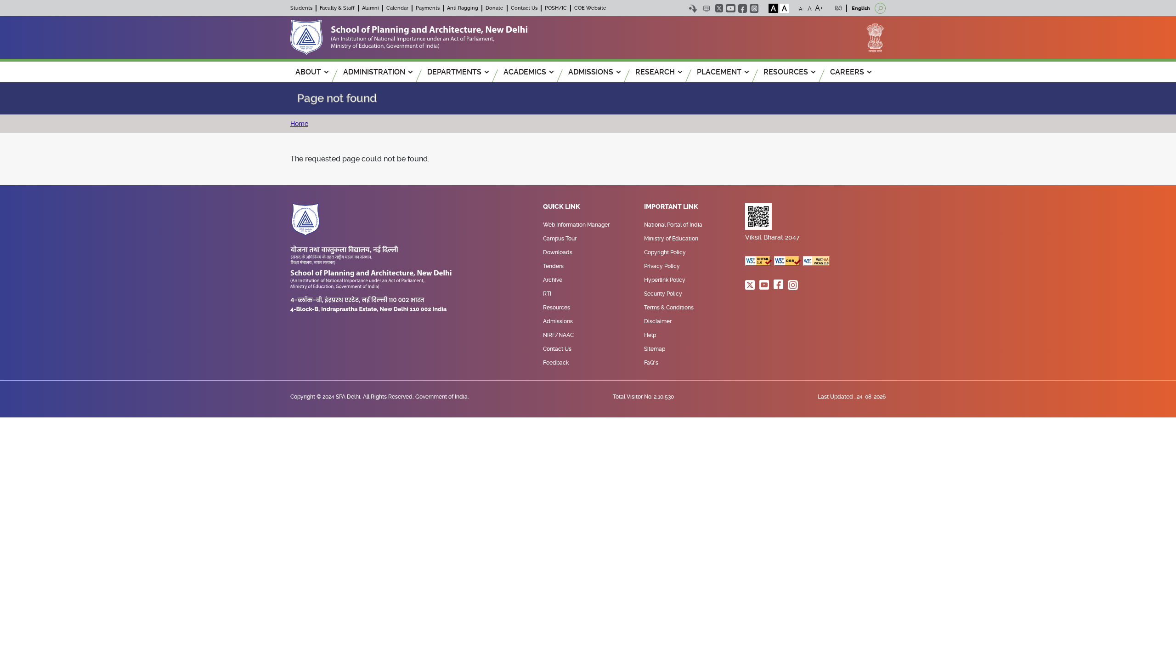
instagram (754, 8)
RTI (547, 294)
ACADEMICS (524, 72)
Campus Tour (560, 238)
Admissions (558, 321)
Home (299, 123)
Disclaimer (658, 321)
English (861, 8)
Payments (428, 8)
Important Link (671, 207)
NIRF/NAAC (558, 335)
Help (650, 335)
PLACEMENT (719, 72)
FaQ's (651, 363)
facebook (742, 8)
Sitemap (654, 349)
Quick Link (561, 207)
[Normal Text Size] (810, 8)
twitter (719, 8)
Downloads (557, 252)
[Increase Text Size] (819, 8)
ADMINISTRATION (374, 72)
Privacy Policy (662, 266)
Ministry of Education (671, 238)
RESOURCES (785, 72)
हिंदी (838, 8)
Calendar (397, 8)
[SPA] (408, 37)
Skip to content (693, 8)
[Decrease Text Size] (801, 8)
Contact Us (524, 8)
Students (301, 8)
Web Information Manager (576, 225)
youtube (730, 8)
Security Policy (663, 294)
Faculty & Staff (337, 8)
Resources (556, 307)
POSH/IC (556, 8)
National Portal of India (673, 225)
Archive (552, 280)
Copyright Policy (665, 252)
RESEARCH (655, 72)
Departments (454, 72)
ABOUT (308, 72)
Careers (847, 72)
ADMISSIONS (590, 72)
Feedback (556, 363)
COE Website (590, 8)
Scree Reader (706, 8)
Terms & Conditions (669, 307)
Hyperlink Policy (664, 280)
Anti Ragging (462, 8)
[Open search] (880, 8)
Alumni (370, 8)
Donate (494, 8)
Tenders (553, 266)
